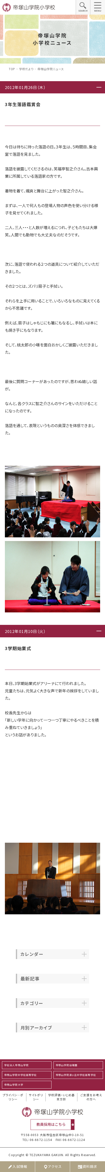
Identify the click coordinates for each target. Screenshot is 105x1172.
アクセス (55, 1166)
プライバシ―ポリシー (13, 1097)
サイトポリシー (36, 1097)
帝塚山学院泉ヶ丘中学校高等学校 (76, 1075)
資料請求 (90, 1166)
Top (12, 69)
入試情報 (19, 1166)
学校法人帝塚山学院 (16, 1065)
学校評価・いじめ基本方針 (61, 1097)
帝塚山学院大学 (13, 1084)
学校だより (26, 69)
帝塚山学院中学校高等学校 (20, 1075)
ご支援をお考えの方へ (91, 1097)
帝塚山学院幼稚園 (66, 1065)
